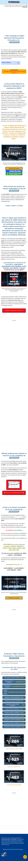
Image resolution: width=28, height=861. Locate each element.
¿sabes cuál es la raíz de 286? (14, 748)
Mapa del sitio (6, 849)
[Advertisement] (14, 20)
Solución (20, 71)
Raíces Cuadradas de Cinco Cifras (18, 5)
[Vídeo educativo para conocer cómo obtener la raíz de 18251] (14, 279)
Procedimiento (13, 71)
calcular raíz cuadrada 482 (14, 784)
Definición (6, 71)
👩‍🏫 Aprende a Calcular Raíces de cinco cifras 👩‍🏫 (14, 310)
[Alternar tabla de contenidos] (17, 63)
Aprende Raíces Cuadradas (7, 5)
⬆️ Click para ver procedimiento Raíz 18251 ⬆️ (14, 492)
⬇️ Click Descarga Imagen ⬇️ (14, 168)
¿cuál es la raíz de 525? (14, 766)
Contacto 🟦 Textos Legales (17, 849)
